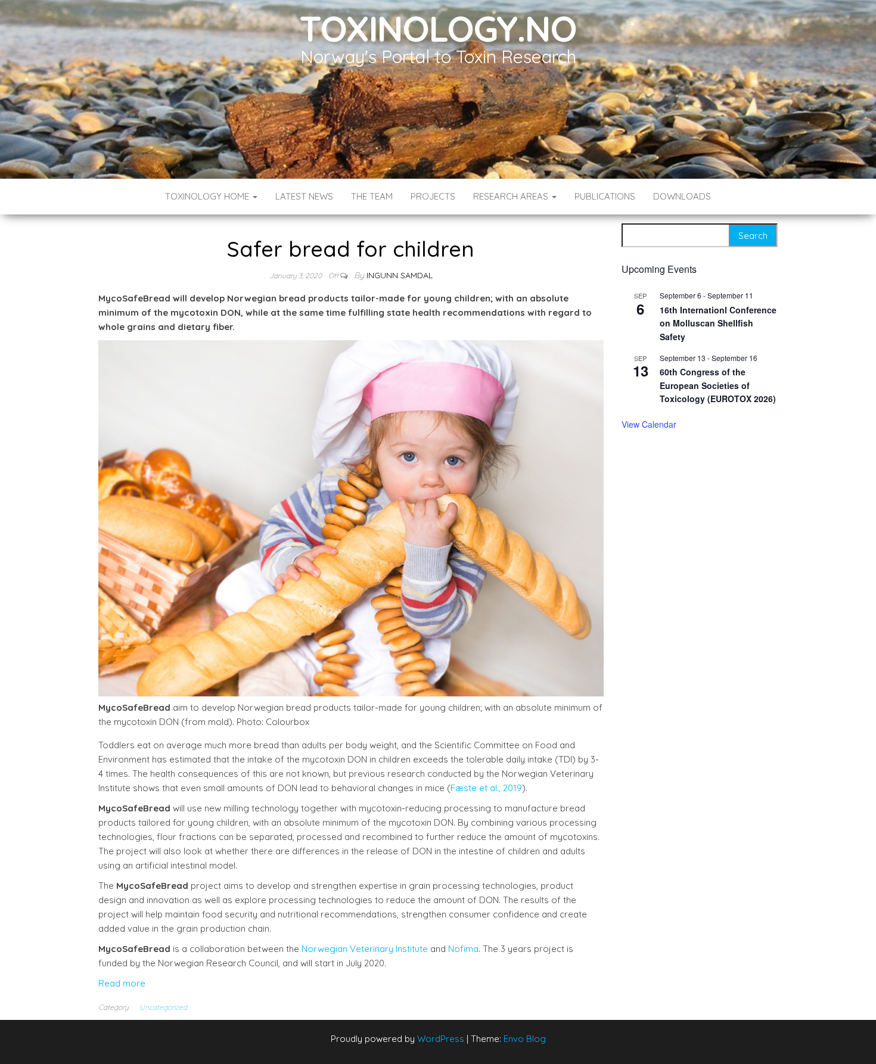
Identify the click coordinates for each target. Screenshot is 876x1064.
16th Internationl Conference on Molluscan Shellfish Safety (718, 323)
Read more (121, 983)
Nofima (463, 948)
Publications (604, 196)
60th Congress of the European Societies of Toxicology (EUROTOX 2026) (718, 385)
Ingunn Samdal (399, 275)
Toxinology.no (437, 28)
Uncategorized (163, 1007)
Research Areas (512, 196)
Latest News (304, 196)
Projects (433, 196)
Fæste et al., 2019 (486, 788)
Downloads (682, 196)
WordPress (440, 1038)
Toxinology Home (208, 196)
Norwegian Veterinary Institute (365, 948)
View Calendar (649, 424)
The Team (372, 196)
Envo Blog (525, 1038)
